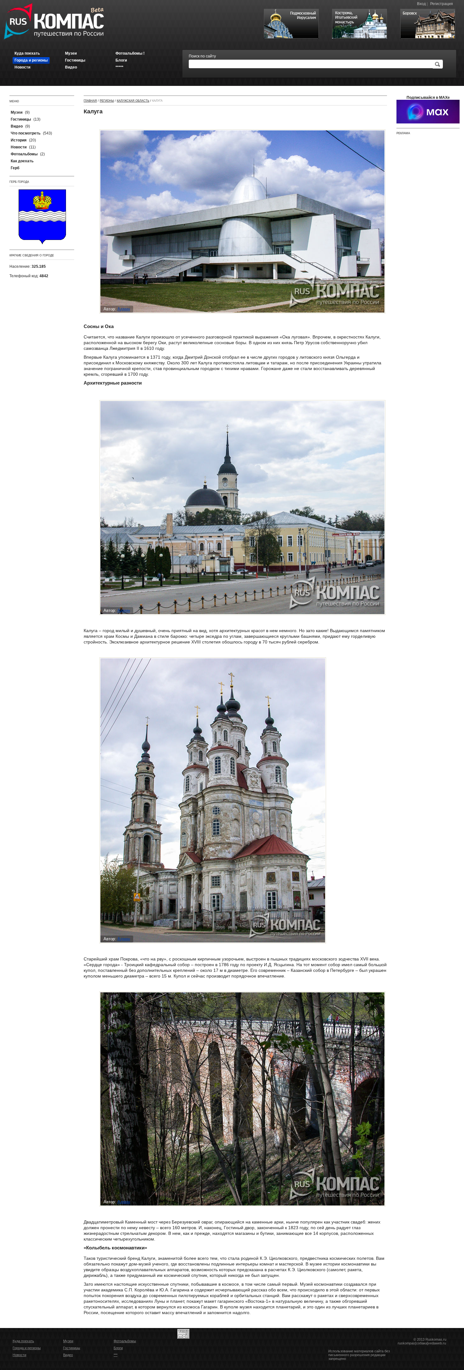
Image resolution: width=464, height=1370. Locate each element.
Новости (19, 1355)
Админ (123, 309)
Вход (421, 4)
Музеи (68, 1341)
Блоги (118, 1348)
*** (115, 1355)
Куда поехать (23, 1341)
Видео (68, 1355)
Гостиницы (71, 1348)
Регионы (107, 100)
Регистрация (441, 4)
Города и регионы (27, 1348)
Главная (90, 100)
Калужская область (133, 100)
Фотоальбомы (125, 1341)
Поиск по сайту (202, 56)
